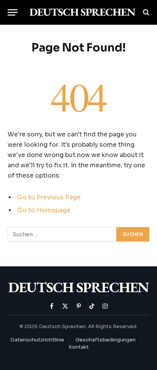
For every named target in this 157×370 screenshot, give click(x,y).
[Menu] (13, 12)
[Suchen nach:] (62, 234)
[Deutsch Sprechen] (82, 12)
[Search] (145, 12)
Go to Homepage (43, 210)
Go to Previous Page (49, 197)
